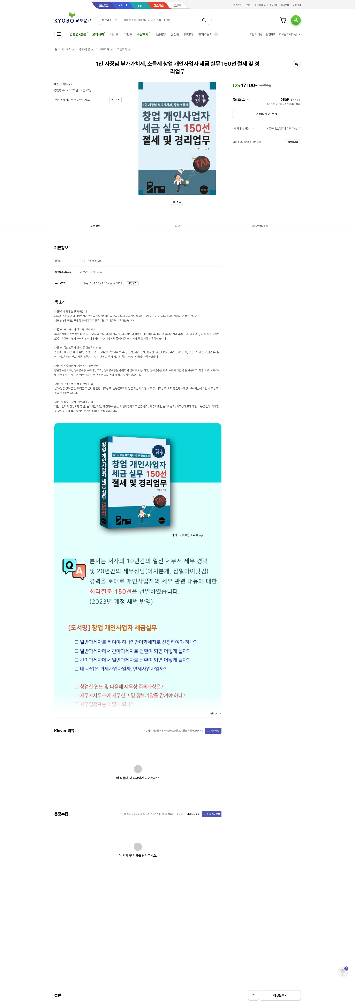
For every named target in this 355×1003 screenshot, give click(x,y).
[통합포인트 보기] (247, 99)
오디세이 (98, 34)
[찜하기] (253, 995)
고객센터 (297, 5)
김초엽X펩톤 (78, 34)
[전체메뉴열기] (58, 34)
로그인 (248, 5)
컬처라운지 (205, 34)
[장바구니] (283, 20)
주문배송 (273, 5)
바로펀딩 (160, 34)
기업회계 (122, 49)
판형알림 (132, 283)
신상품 (175, 34)
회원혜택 (259, 5)
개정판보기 (280, 995)
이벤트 (127, 34)
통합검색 (106, 20)
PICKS (188, 34)
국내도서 (66, 49)
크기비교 (177, 201)
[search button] (204, 20)
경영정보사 (60, 90)
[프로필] (296, 20)
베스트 (114, 34)
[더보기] (216, 34)
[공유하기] (297, 64)
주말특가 (142, 34)
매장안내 (285, 5)
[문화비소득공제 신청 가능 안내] (299, 128)
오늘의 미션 (255, 34)
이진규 (58, 84)
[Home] (56, 49)
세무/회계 (103, 49)
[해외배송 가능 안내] (252, 128)
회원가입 (237, 5)
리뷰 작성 (215, 730)
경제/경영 (84, 49)
